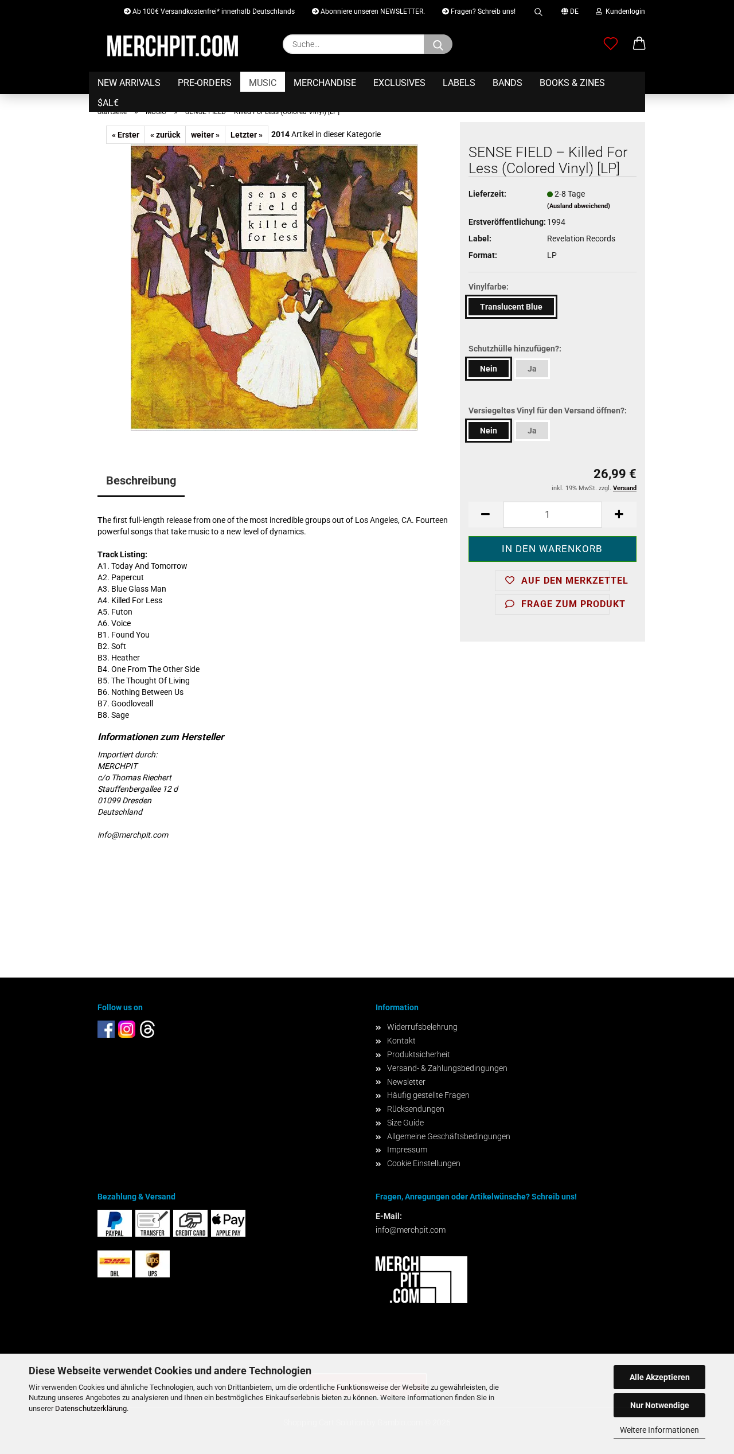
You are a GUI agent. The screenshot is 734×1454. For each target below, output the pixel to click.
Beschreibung (141, 480)
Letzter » (247, 134)
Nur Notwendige (659, 1405)
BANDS (507, 82)
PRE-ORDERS (205, 82)
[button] (639, 44)
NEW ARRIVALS (129, 82)
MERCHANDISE (325, 82)
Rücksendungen (415, 1108)
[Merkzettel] (610, 44)
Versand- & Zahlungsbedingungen (447, 1068)
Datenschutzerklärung (91, 1408)
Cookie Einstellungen (423, 1163)
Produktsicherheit (418, 1054)
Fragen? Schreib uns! (482, 11)
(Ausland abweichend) (578, 206)
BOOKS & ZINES (572, 82)
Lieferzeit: (487, 193)
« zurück (165, 134)
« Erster (125, 134)
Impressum (407, 1149)
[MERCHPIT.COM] (172, 46)
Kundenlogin (623, 11)
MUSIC (262, 82)
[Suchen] (538, 10)
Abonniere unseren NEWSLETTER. (372, 11)
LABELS (459, 82)
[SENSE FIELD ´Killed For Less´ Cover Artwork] (274, 286)
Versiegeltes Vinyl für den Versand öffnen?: (547, 410)
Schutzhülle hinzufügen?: (514, 348)
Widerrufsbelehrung (422, 1026)
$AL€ (108, 102)
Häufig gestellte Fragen (428, 1095)
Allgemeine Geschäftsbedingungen (448, 1136)
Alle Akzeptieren (660, 1377)
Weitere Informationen (659, 1430)
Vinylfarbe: (488, 286)
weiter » (205, 134)
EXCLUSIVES (399, 82)
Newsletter (406, 1081)
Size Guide (405, 1122)
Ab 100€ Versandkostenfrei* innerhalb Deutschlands (213, 11)
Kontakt (401, 1040)
